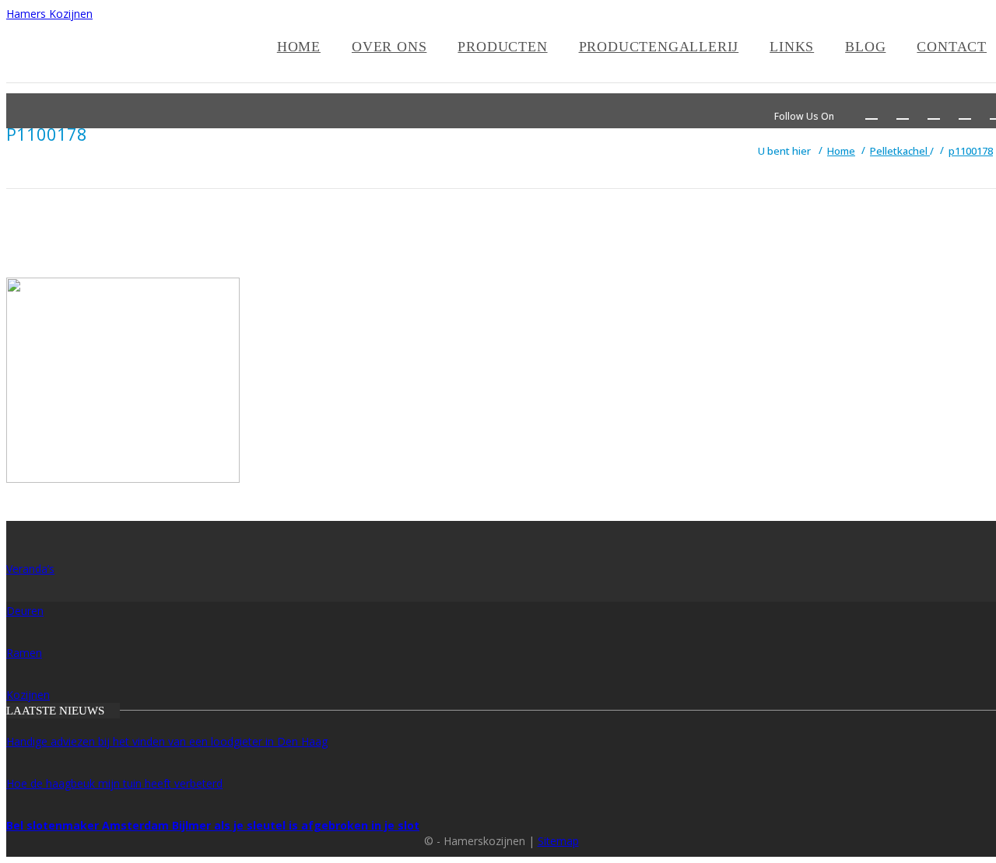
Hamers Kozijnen (49, 13)
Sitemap (558, 840)
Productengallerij (659, 46)
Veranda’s (30, 568)
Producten (502, 46)
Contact (952, 46)
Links (792, 46)
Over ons (389, 46)
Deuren (25, 610)
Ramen (24, 652)
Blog (865, 46)
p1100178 (971, 151)
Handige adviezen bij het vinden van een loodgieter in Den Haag (167, 741)
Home (299, 46)
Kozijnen (28, 694)
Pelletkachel (900, 151)
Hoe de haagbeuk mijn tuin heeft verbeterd (114, 783)
